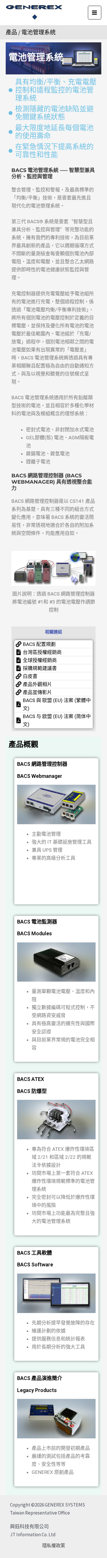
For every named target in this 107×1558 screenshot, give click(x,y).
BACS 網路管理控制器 (42, 764)
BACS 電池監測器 (37, 922)
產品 (11, 32)
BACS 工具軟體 (34, 1253)
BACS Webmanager (39, 776)
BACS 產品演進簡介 (39, 1378)
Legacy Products (37, 1390)
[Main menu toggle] (95, 12)
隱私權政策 (53, 1545)
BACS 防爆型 (32, 1091)
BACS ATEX (30, 1079)
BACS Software (35, 1265)
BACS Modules (34, 933)
